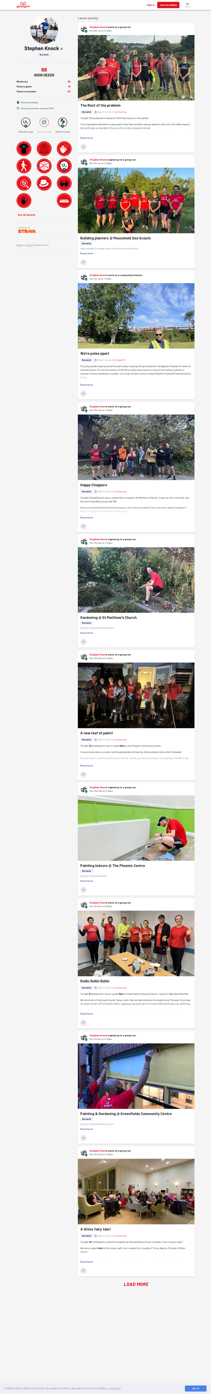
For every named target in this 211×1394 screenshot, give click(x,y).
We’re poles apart (94, 353)
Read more (86, 137)
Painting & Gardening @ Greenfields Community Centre (126, 1113)
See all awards (26, 214)
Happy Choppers (93, 485)
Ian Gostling (120, 112)
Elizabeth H (120, 360)
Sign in (151, 4)
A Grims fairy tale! (95, 1229)
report (29, 244)
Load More (136, 1284)
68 (69, 81)
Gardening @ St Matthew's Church (108, 617)
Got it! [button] (195, 1388)
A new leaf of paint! (96, 733)
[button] (187, 5)
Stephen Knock (99, 26)
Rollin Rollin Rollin (94, 981)
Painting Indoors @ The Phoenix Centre (112, 865)
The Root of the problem (100, 105)
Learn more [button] (114, 1388)
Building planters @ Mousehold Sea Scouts (115, 238)
